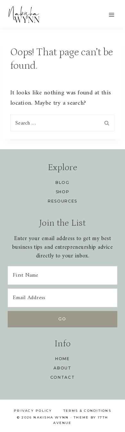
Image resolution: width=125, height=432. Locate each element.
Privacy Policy (33, 411)
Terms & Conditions (87, 411)
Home (62, 358)
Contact (62, 377)
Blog (62, 182)
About (62, 368)
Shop (63, 191)
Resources (62, 201)
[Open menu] (111, 15)
